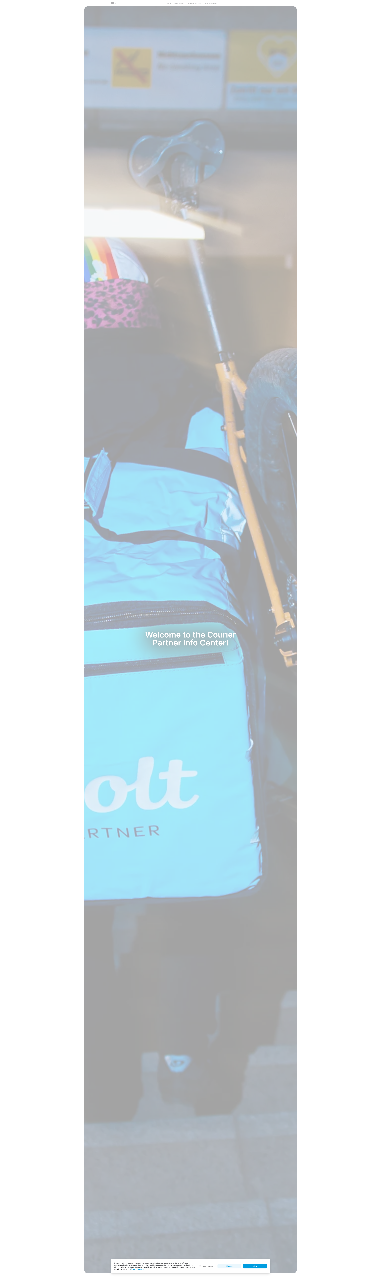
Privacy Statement (137, 1269)
